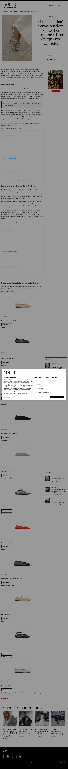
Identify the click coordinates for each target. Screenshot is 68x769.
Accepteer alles (57, 396)
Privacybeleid (7, 397)
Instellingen (42, 396)
